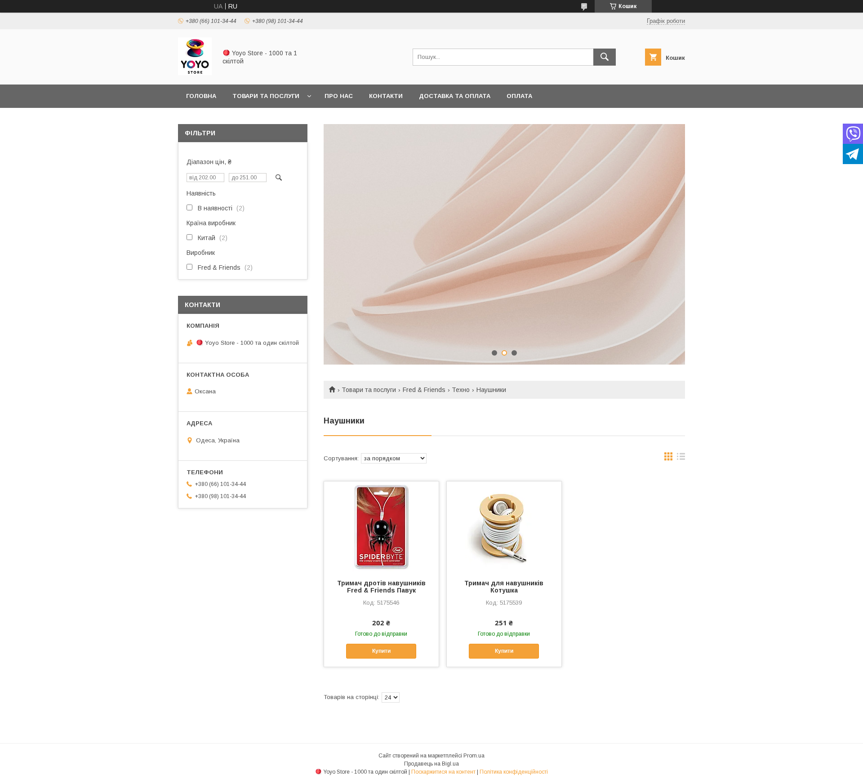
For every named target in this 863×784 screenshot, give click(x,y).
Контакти (386, 96)
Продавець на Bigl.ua (431, 764)
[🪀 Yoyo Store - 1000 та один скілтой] (195, 72)
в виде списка (681, 458)
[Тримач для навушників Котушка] (504, 526)
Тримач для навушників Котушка (503, 586)
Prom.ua (474, 756)
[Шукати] (604, 57)
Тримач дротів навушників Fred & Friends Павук (381, 586)
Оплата (519, 96)
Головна (201, 96)
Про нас (339, 96)
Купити (381, 651)
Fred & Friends (424, 389)
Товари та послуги (265, 96)
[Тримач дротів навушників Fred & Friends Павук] (381, 526)
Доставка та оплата (454, 96)
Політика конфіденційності (514, 772)
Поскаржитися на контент (443, 772)
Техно (461, 389)
